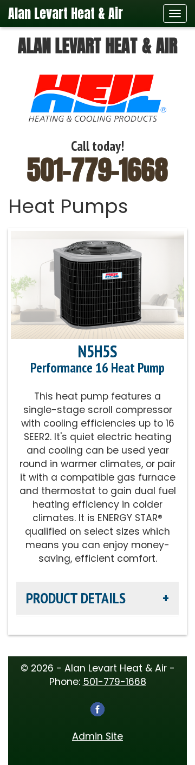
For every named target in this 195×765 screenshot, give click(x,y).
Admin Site (97, 736)
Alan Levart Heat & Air (65, 13)
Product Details (76, 598)
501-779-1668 (97, 169)
